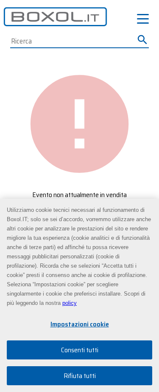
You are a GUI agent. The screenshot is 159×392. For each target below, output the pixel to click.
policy (69, 303)
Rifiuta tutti (80, 375)
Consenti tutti (79, 350)
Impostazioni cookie (79, 324)
